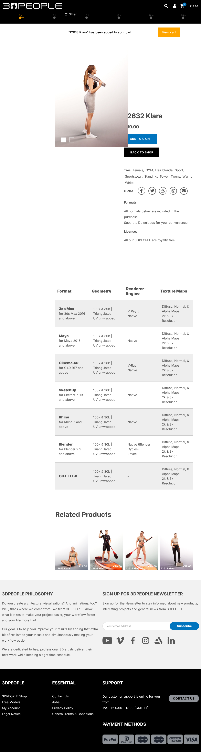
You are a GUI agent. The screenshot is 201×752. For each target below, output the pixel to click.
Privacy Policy (62, 708)
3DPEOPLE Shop (14, 696)
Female (138, 170)
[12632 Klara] (141, 191)
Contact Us (60, 696)
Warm (187, 176)
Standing (150, 176)
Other (72, 14)
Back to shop (141, 152)
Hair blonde (164, 170)
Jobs (55, 702)
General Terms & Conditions (72, 714)
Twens (175, 176)
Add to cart (140, 138)
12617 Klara (98, 568)
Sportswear (133, 176)
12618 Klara (168, 568)
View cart (169, 32)
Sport (179, 170)
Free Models (11, 702)
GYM (149, 170)
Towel (164, 176)
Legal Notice (11, 714)
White (129, 183)
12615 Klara (133, 568)
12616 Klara (63, 568)
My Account (11, 708)
